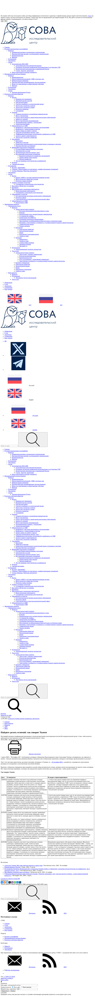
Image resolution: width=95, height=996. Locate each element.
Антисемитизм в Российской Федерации (28, 65)
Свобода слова (24, 236)
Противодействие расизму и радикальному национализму (30, 54)
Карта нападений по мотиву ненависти (24, 72)
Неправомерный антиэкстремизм (15, 938)
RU (61, 305)
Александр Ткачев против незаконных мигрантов (23, 718)
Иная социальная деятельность (25, 191)
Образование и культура (19, 194)
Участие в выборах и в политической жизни (30, 104)
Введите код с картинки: (8, 989)
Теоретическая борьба (22, 124)
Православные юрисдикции (28, 157)
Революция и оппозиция (23, 269)
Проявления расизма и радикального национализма (28, 52)
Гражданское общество (26, 229)
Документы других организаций (26, 278)
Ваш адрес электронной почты (10, 985)
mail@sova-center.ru (7, 978)
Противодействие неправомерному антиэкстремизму (29, 82)
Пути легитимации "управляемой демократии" (34, 259)
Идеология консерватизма (27, 256)
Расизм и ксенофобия (11, 936)
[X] (10, 882)
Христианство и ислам (23, 151)
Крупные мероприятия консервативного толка (34, 211)
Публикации (12, 59)
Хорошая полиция (25, 244)
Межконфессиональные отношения (23, 147)
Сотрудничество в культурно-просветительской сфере (33, 199)
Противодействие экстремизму (25, 146)
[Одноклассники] (4, 882)
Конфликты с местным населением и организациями (32, 127)
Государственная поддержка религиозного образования (33, 196)
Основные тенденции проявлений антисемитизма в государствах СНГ (38, 67)
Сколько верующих (18, 164)
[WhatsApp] (15, 882)
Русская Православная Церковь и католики (29, 149)
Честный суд (23, 246)
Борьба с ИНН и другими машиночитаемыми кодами (32, 177)
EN (30, 305)
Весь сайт (16, 987)
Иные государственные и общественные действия (28, 84)
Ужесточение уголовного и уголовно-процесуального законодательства (42, 261)
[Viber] (12, 882)
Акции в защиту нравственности (26, 136)
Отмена (13, 991)
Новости (11, 50)
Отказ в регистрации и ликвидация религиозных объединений (36, 117)
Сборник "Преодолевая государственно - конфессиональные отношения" (35, 169)
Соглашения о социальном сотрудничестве (29, 192)
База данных (8, 289)
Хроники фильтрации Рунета (21, 92)
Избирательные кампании (20, 80)
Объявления (8, 282)
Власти (14, 97)
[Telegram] (7, 882)
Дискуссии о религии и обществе (26, 137)
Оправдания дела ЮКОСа (27, 217)
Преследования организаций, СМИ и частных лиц (28, 79)
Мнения (14, 57)
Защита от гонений (22, 119)
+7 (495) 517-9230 (9, 976)
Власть (14, 176)
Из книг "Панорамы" (18, 167)
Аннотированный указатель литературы (28, 249)
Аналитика (8, 286)
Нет (6, 21)
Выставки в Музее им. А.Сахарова (23, 186)
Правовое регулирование (24, 99)
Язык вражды (12, 273)
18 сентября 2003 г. (57, 762)
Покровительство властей (24, 101)
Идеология (19, 227)
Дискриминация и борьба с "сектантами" (29, 122)
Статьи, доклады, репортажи (25, 70)
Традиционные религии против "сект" (28, 152)
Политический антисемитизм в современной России (32, 69)
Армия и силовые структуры (21, 182)
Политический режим (26, 231)
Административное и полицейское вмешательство (32, 114)
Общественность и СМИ (20, 126)
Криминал (15, 187)
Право (21, 232)
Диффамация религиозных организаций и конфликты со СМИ (35, 134)
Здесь (89, 16)
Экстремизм (16, 139)
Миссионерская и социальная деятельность (25, 189)
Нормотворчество (17, 55)
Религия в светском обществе (13, 940)
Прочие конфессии (25, 159)
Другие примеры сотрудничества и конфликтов (31, 161)
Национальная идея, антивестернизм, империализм (35, 214)
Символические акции (26, 224)
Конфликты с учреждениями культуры (28, 129)
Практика (19, 237)
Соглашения (19, 111)
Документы (11, 60)
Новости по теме (6, 715)
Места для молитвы (22, 116)
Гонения (14, 112)
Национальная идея (25, 258)
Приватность (23, 239)
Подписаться (5, 991)
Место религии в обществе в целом (27, 179)
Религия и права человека (24, 181)
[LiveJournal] (20, 882)
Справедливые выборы (26, 242)
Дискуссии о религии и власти (25, 106)
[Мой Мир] (17, 882)
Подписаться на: (6, 987)
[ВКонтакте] (2, 882)
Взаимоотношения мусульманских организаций (34, 156)
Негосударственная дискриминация (27, 121)
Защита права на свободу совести (26, 131)
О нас (6, 284)
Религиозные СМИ (22, 202)
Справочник (8, 287)
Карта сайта (4, 980)
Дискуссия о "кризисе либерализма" (30, 254)
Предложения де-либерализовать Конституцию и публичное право (40, 221)
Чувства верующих (22, 102)
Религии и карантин (22, 109)
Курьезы (14, 162)
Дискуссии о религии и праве (25, 107)
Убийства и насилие (22, 142)
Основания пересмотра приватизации (31, 219)
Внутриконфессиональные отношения (28, 154)
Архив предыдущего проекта (25, 209)
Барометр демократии (22, 263)
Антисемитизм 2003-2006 (20, 64)
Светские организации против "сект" (27, 132)
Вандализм (19, 141)
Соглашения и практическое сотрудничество (30, 184)
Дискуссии (15, 251)
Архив (10, 62)
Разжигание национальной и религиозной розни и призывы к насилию (38, 144)
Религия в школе (21, 197)
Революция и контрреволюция (29, 234)
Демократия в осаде (14, 206)
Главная (6, 923)
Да (2, 21)
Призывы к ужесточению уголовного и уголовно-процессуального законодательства (46, 222)
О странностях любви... (26, 216)
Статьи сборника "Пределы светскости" (24, 171)
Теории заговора (24, 226)
